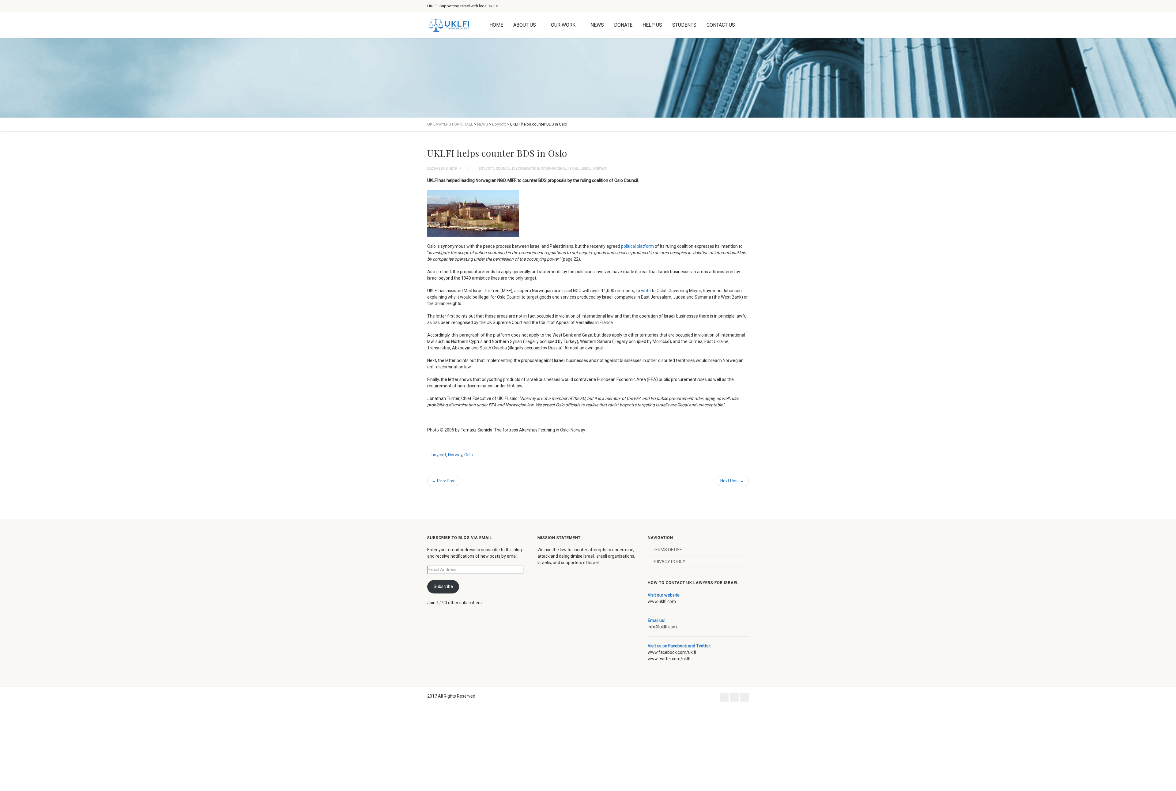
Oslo (468, 454)
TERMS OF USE (667, 549)
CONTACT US (721, 25)
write (646, 290)
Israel (573, 169)
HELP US (652, 25)
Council (503, 169)
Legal (586, 169)
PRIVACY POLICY (669, 561)
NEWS (597, 25)
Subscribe (443, 586)
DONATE (623, 25)
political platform (637, 246)
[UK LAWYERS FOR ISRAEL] (448, 25)
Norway (600, 169)
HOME (496, 25)
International (554, 169)
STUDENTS (684, 25)
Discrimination (525, 169)
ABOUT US (524, 25)
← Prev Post (444, 480)
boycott (439, 454)
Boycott (486, 169)
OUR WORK (563, 25)
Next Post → (732, 480)
